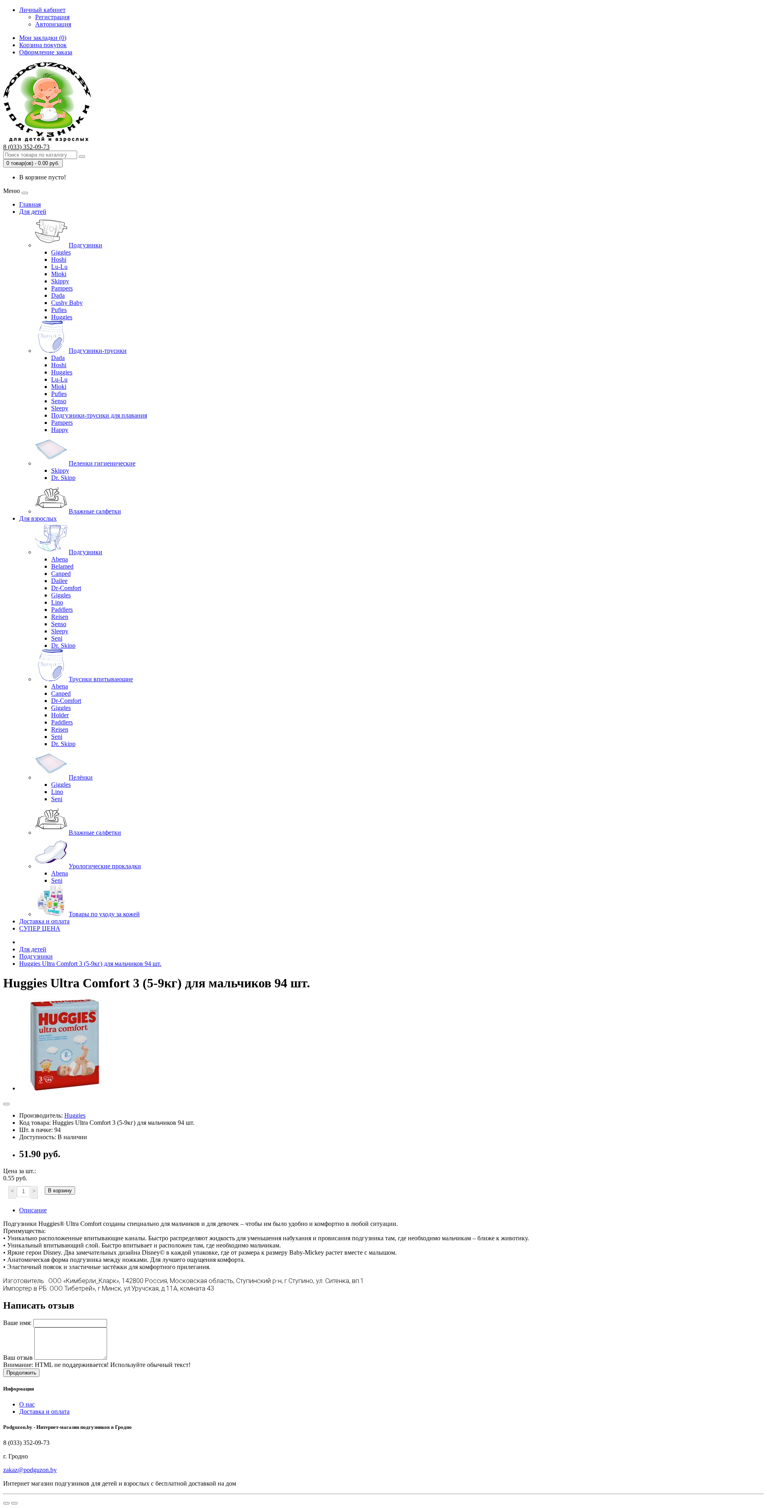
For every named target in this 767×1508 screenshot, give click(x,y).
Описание (33, 1210)
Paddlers (62, 609)
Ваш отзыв (18, 1357)
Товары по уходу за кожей (104, 914)
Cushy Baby (67, 302)
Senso (58, 401)
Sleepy (59, 408)
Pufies (59, 309)
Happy (59, 429)
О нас (27, 1404)
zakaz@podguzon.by (30, 1469)
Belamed (62, 566)
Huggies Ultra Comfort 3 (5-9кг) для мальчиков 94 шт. (90, 963)
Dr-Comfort (66, 588)
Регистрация (52, 17)
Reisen (59, 616)
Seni (56, 638)
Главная (30, 204)
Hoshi (58, 259)
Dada (58, 295)
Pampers (62, 288)
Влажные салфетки (95, 511)
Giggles (61, 252)
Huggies (61, 317)
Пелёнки (81, 777)
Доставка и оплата (44, 921)
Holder (60, 715)
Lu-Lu (59, 266)
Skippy (60, 281)
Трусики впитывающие (101, 679)
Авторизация (53, 24)
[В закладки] (6, 1104)
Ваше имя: (17, 1322)
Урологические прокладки (105, 866)
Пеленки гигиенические (102, 463)
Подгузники (85, 245)
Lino (57, 602)
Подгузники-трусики (98, 350)
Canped (61, 573)
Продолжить (21, 1373)
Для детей (32, 211)
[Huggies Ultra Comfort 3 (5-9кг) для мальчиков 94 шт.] (64, 1088)
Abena (59, 559)
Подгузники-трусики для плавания (99, 415)
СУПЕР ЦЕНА (39, 928)
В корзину (60, 1191)
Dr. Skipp (63, 477)
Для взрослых (38, 518)
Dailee (59, 580)
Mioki (58, 274)
